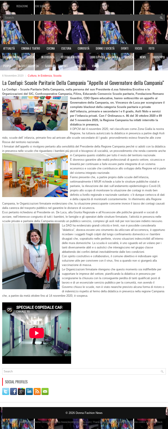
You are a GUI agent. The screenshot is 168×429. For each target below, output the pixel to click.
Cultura (66, 48)
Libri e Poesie (97, 57)
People (7, 66)
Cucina (51, 48)
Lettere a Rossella (72, 57)
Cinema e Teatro (30, 48)
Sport (64, 66)
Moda (115, 57)
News (143, 57)
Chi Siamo (40, 6)
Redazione (22, 6)
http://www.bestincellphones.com (73, 422)
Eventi (124, 48)
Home (6, 6)
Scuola (49, 66)
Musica (129, 57)
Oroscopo (158, 57)
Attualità (9, 48)
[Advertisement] (84, 34)
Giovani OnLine (11, 57)
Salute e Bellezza (28, 66)
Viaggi (95, 66)
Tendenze (79, 66)
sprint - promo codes (134, 422)
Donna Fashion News (89, 413)
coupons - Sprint (113, 422)
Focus (138, 48)
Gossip (30, 57)
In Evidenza (47, 57)
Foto (151, 48)
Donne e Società (105, 48)
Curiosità (83, 48)
